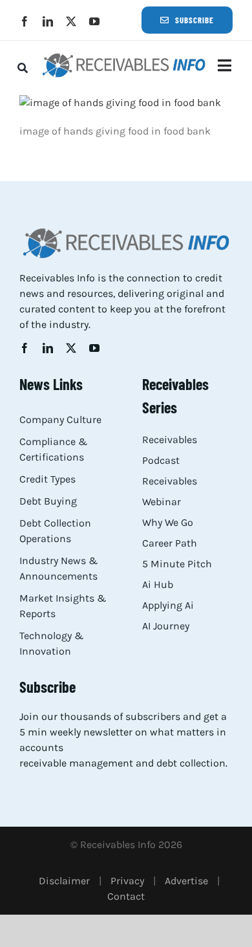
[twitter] (71, 21)
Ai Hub (157, 584)
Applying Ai (168, 605)
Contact (126, 896)
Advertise (186, 881)
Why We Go (167, 522)
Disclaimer (64, 881)
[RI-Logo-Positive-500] (123, 56)
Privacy (127, 881)
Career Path (169, 543)
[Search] (22, 68)
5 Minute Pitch (177, 564)
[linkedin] (48, 21)
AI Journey (165, 626)
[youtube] (94, 21)
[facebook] (24, 21)
